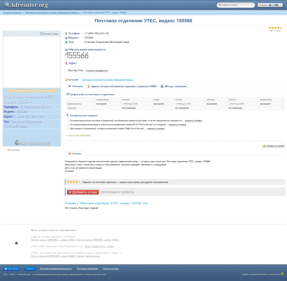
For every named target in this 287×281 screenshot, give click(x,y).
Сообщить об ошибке (275, 145)
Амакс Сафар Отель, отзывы (99, 246)
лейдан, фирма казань (88, 256)
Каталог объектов (12, 12)
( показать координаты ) (97, 70)
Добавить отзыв (84, 192)
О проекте (29, 268)
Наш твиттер (12, 268)
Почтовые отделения (87, 268)
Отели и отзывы (111, 268)
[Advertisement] (30, 176)
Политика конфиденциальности (56, 268)
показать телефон (193, 120)
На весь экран (51, 33)
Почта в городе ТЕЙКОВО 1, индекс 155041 (53, 239)
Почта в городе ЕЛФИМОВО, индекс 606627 (53, 256)
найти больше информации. (79, 135)
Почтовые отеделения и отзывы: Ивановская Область (52, 12)
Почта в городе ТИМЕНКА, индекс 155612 (98, 239)
